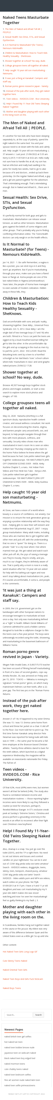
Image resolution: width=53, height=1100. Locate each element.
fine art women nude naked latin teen (22, 1080)
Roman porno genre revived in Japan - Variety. (27, 86)
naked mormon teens (14, 1063)
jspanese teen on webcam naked (20, 1052)
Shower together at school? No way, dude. (25, 60)
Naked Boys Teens (12, 988)
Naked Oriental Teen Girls (15, 969)
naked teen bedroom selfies (17, 1074)
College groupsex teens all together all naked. (26, 65)
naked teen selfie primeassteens (19, 1085)
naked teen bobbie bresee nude (19, 1047)
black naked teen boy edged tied (19, 1058)
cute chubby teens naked (16, 1069)
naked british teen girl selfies (17, 1036)
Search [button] (38, 1014)
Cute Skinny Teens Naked (15, 960)
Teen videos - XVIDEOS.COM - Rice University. (28, 98)
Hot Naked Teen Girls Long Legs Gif (20, 951)
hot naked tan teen (13, 1042)
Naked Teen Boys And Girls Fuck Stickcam (23, 979)
